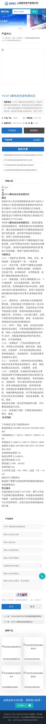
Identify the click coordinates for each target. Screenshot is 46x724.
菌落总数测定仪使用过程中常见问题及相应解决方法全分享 (23, 155)
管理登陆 (32, 717)
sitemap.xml (39, 717)
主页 (13, 38)
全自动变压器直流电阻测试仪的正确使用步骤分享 (20, 170)
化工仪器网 (25, 717)
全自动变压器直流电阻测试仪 (33, 659)
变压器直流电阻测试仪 (11, 659)
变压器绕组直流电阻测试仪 (11, 687)
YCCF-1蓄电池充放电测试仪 (22, 622)
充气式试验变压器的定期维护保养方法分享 (18, 160)
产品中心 (19, 38)
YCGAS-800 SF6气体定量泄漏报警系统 (26, 616)
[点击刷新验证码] (22, 595)
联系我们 (34, 130)
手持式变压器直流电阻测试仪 (33, 687)
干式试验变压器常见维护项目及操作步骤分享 (19, 165)
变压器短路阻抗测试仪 (32, 38)
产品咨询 (12, 130)
